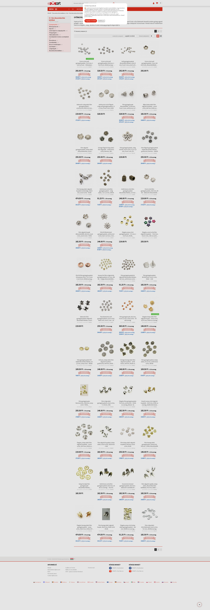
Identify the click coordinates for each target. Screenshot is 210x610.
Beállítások (101, 20)
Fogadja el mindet (90, 20)
